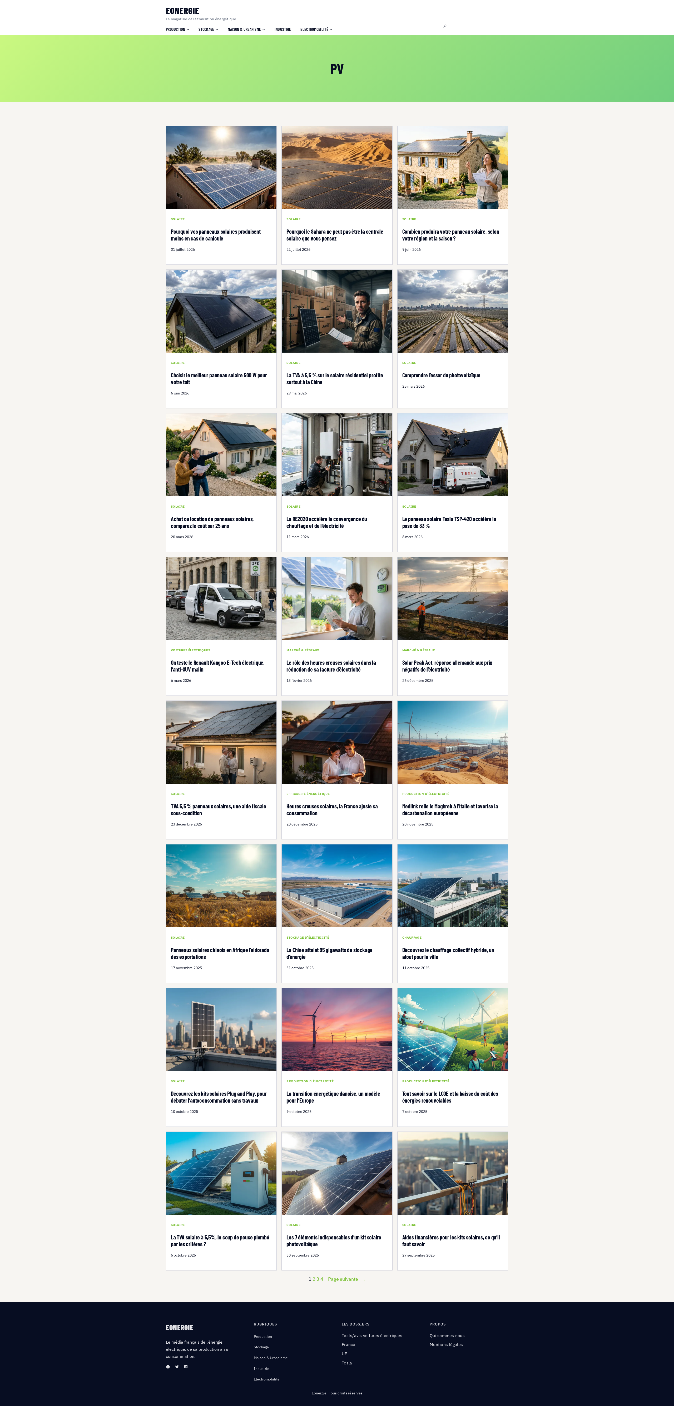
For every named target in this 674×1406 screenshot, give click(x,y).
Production (263, 1336)
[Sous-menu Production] (187, 29)
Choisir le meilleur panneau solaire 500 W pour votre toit (219, 378)
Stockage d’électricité (307, 937)
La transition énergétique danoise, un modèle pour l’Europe (333, 1097)
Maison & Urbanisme (271, 1357)
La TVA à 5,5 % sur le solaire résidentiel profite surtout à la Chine (334, 378)
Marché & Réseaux (302, 650)
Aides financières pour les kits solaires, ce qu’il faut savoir (451, 1240)
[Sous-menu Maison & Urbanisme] (263, 29)
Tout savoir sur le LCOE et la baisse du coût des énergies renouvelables (450, 1097)
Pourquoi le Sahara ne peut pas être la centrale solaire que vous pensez (334, 235)
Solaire (178, 219)
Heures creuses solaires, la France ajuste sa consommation (332, 809)
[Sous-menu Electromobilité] (330, 29)
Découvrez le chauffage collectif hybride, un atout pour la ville (448, 953)
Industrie (261, 1368)
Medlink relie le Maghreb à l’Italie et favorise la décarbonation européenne (450, 809)
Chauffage (412, 937)
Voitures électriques (190, 650)
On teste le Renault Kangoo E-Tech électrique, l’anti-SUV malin (218, 666)
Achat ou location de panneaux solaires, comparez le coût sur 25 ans (212, 522)
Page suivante (347, 1279)
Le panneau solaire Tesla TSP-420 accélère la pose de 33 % (449, 522)
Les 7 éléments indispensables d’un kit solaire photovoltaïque (333, 1240)
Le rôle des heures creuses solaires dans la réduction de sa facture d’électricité (331, 666)
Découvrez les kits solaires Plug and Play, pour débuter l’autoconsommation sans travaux (219, 1097)
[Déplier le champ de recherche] (445, 26)
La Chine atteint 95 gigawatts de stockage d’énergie (329, 953)
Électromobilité (267, 1379)
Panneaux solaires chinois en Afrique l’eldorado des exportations (220, 953)
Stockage (261, 1347)
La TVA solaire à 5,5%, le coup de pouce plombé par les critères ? (220, 1240)
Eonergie (182, 10)
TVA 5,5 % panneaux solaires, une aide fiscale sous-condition (218, 809)
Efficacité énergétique (308, 793)
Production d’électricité (425, 793)
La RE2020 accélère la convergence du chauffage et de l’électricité (326, 522)
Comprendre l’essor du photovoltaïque (441, 375)
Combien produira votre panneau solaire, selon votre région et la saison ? (450, 235)
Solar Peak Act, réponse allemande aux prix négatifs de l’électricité (447, 666)
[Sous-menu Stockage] (216, 29)
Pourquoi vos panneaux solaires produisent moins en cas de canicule (216, 235)
